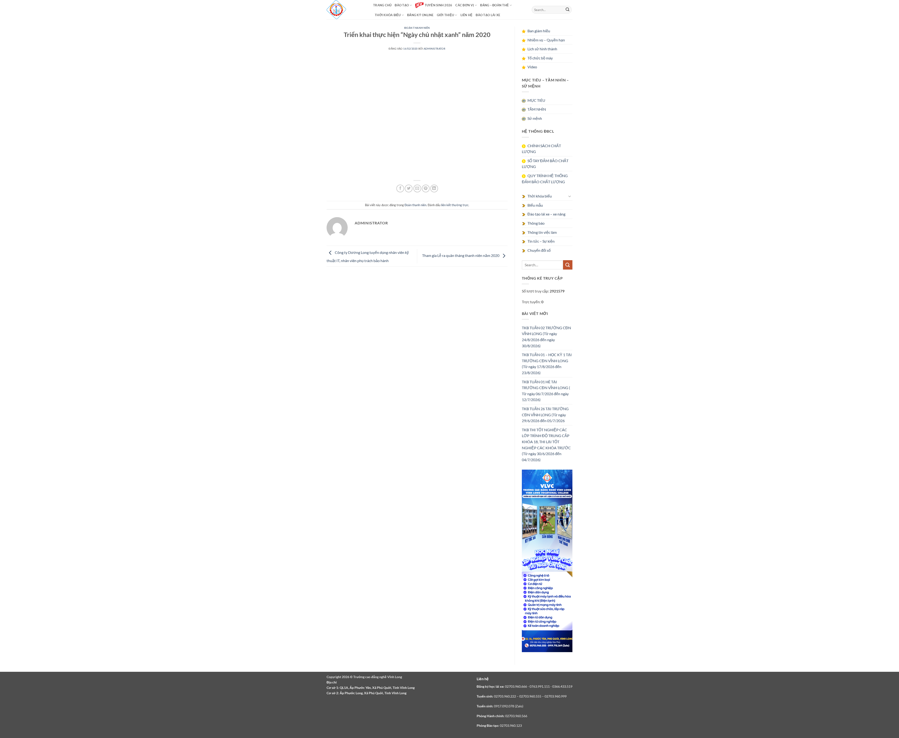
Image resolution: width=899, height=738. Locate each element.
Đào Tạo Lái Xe (488, 15)
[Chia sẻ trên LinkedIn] (434, 188)
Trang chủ (382, 5)
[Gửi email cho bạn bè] (417, 188)
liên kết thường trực (454, 205)
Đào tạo (402, 5)
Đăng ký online (420, 15)
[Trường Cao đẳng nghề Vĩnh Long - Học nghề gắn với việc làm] (336, 9)
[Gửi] (567, 10)
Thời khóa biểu (388, 15)
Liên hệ (467, 15)
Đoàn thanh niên (417, 27)
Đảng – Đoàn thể (494, 5)
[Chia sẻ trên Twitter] (409, 188)
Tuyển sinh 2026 (438, 5)
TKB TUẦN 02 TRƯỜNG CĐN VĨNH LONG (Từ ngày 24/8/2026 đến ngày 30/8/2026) (546, 336)
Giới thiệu (445, 15)
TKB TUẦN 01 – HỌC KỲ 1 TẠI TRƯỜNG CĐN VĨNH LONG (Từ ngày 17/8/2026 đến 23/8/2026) (547, 363)
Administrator (434, 48)
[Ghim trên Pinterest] (426, 188)
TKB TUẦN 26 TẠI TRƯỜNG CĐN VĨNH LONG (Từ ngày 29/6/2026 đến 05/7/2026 (545, 414)
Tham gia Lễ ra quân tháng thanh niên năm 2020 (461, 255)
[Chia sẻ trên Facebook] (400, 188)
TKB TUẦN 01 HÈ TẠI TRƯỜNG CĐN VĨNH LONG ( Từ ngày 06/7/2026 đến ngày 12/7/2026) (546, 391)
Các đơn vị (464, 5)
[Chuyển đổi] (569, 196)
